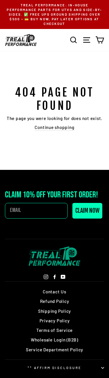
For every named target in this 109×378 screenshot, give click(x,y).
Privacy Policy (55, 320)
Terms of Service (54, 330)
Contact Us (54, 291)
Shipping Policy (54, 311)
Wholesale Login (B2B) (54, 339)
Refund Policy (54, 301)
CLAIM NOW (87, 210)
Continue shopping (54, 127)
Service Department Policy (54, 349)
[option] (54, 14)
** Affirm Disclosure (55, 368)
